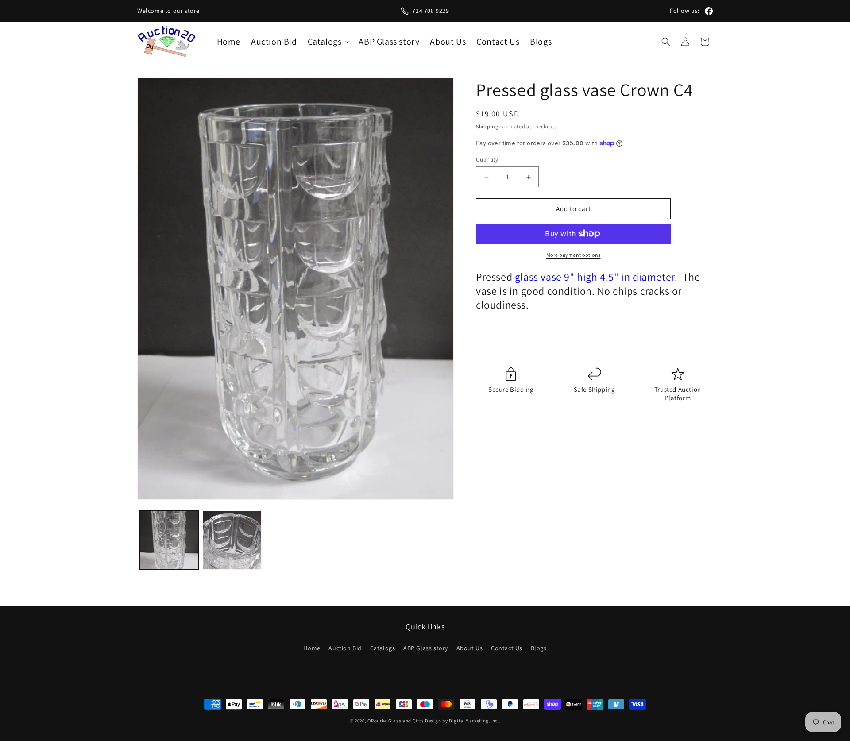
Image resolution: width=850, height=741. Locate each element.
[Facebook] (709, 11)
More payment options (573, 254)
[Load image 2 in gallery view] (232, 540)
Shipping (487, 126)
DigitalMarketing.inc (474, 721)
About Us (469, 648)
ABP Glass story (425, 648)
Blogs (539, 648)
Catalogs (382, 648)
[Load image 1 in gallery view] (168, 540)
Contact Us (506, 648)
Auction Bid (345, 648)
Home (311, 648)
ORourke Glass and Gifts (395, 721)
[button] (328, 42)
